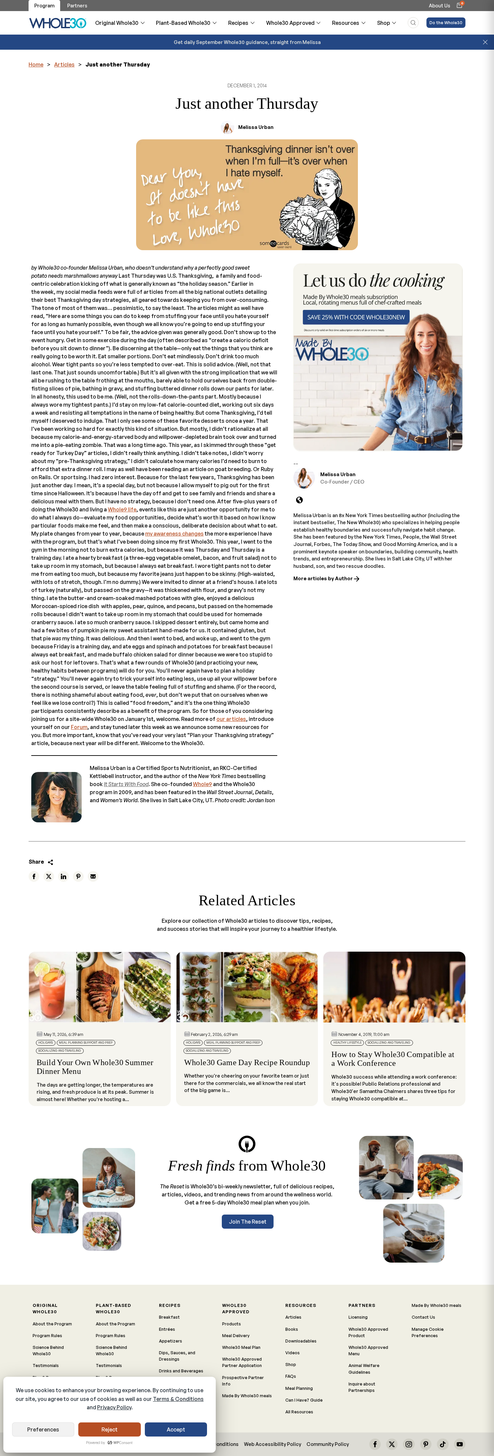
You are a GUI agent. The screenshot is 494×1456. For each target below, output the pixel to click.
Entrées (167, 1329)
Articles (64, 64)
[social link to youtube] (459, 1444)
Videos (292, 1352)
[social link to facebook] (375, 1444)
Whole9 (202, 784)
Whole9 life (122, 509)
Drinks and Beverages (181, 1370)
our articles (231, 719)
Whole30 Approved (290, 22)
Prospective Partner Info (243, 1380)
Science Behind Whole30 (48, 1350)
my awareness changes (174, 533)
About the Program (52, 1323)
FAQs (290, 1376)
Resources (345, 22)
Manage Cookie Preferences (428, 1332)
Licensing (358, 1317)
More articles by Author (323, 578)
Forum (79, 727)
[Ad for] (378, 357)
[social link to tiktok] (442, 1444)
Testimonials (46, 1365)
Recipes (238, 22)
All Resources (299, 1411)
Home (36, 64)
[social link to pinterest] (425, 1444)
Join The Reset (247, 1221)
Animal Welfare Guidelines (363, 1368)
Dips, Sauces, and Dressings (177, 1356)
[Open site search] (413, 22)
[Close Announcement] (485, 42)
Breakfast (169, 1317)
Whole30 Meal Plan (241, 1347)
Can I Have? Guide (304, 1400)
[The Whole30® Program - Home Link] (58, 22)
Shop (383, 22)
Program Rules (47, 1335)
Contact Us (423, 1317)
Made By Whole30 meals (247, 1395)
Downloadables (301, 1341)
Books (291, 1329)
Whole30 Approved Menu (368, 1350)
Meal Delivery (236, 1335)
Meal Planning (299, 1388)
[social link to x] (392, 1444)
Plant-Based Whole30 (183, 22)
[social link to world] (299, 500)
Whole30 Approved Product (368, 1332)
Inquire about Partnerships (361, 1387)
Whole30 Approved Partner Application (242, 1362)
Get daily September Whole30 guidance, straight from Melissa (247, 42)
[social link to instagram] (408, 1444)
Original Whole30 (116, 22)
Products (231, 1323)
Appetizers (170, 1341)
